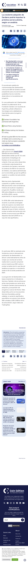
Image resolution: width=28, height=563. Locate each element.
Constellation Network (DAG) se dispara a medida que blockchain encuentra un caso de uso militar (20, 367)
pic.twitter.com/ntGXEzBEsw (11, 145)
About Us (18, 533)
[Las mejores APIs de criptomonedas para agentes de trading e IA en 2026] (21, 410)
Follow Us (18, 538)
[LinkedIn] (17, 31)
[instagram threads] (14, 503)
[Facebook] (10, 31)
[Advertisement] (14, 235)
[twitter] (4, 503)
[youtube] (23, 503)
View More (21, 381)
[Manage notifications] (25, 560)
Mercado (5, 538)
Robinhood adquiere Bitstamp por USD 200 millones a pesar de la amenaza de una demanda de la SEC (7, 367)
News (4, 535)
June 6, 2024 (18, 151)
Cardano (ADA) (8, 351)
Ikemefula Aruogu (7, 25)
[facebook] (17, 503)
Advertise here (22, 327)
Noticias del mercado (21, 351)
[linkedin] (20, 503)
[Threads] (21, 31)
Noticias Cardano (14, 351)
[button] (25, 5)
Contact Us (18, 536)
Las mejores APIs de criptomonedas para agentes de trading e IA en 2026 (9, 410)
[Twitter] (14, 31)
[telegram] (8, 503)
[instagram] (11, 503)
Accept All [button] (15, 559)
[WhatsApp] (24, 31)
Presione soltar (7, 544)
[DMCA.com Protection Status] (14, 526)
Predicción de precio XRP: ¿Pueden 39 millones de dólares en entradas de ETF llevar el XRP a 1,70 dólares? (9, 419)
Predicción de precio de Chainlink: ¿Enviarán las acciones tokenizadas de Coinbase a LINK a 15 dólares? (9, 401)
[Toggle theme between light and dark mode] (19, 5)
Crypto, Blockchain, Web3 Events (20, 542)
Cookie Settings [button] (6, 559)
